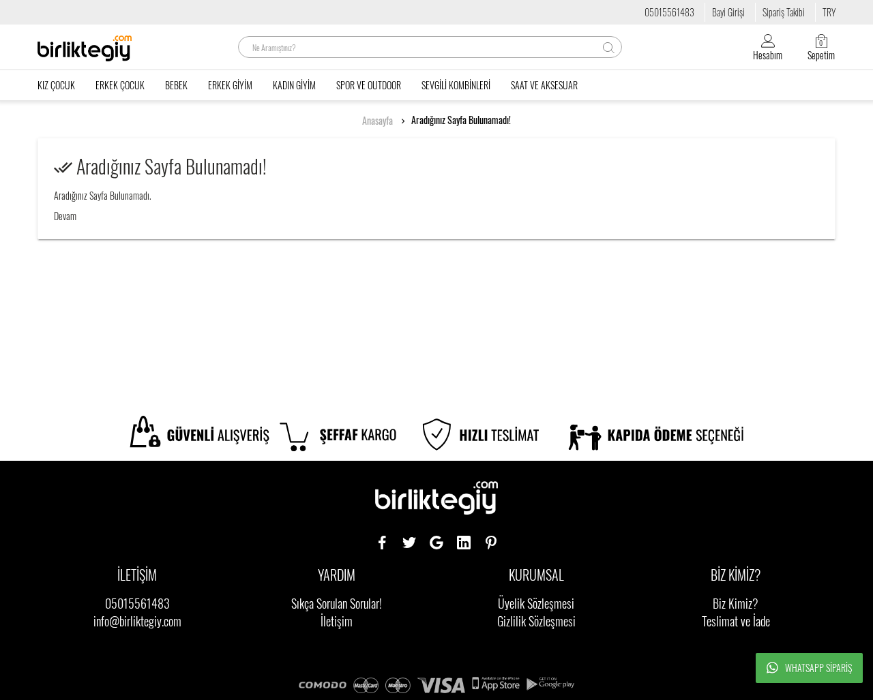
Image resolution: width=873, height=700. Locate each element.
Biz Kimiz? (735, 603)
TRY (829, 12)
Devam (65, 216)
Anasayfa (377, 120)
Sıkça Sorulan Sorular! (336, 603)
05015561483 (669, 12)
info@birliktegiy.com (137, 621)
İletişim (337, 621)
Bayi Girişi (728, 12)
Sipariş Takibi (784, 12)
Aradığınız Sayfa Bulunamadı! (461, 120)
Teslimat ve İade (736, 621)
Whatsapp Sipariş (818, 667)
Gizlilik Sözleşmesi (536, 621)
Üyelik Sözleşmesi (536, 603)
